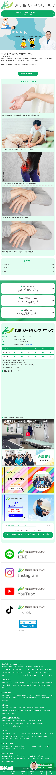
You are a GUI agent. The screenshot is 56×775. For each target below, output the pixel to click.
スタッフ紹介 (39, 669)
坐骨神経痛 (47, 710)
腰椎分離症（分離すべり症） (10, 710)
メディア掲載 (24, 675)
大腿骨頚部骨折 (20, 723)
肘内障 (51, 695)
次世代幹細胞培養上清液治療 (10, 672)
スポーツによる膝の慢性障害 (39, 736)
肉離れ (40, 746)
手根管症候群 (32, 756)
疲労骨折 (26, 739)
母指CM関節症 (21, 759)
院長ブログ (5, 675)
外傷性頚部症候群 (47, 682)
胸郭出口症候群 (6, 685)
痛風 (14, 749)
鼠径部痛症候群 (31, 723)
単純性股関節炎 (15, 726)
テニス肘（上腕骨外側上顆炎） (19, 695)
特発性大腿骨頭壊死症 (8, 723)
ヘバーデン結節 (31, 759)
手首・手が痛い (7, 753)
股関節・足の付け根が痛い (11, 718)
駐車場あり (29, 344)
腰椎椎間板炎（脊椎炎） (8, 713)
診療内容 (20, 667)
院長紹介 (4, 667)
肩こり (14, 685)
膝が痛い (5, 730)
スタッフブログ (14, 675)
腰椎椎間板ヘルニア (15, 708)
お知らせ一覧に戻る (27, 74)
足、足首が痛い (7, 743)
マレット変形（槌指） (43, 759)
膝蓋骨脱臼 (5, 739)
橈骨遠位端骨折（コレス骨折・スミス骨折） (14, 756)
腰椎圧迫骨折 (38, 710)
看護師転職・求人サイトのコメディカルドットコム (22, 526)
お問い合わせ (48, 675)
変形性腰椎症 (29, 710)
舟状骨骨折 (41, 756)
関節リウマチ (5, 726)
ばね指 (13, 759)
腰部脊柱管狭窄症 (28, 708)
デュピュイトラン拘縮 (8, 761)
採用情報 (38, 672)
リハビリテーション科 (8, 669)
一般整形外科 (28, 667)
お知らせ (45, 672)
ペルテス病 (25, 726)
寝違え (4, 688)
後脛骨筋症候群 (6, 749)
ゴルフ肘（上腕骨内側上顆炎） (38, 695)
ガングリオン (5, 759)
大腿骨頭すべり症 (42, 723)
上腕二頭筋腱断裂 (44, 698)
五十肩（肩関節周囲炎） (25, 685)
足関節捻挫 (5, 746)
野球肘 (14, 698)
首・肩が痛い (6, 679)
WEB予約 (40, 675)
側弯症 (21, 710)
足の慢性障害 (20, 749)
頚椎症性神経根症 (20, 682)
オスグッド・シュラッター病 (22, 736)
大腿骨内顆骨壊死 (7, 736)
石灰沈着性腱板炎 (46, 685)
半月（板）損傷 (26, 733)
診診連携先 (33, 675)
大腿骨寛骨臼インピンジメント (35, 720)
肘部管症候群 (5, 695)
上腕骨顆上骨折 (6, 698)
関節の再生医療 (38, 667)
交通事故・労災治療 (28, 669)
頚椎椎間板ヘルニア (7, 682)
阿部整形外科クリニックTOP (12, 664)
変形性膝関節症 (6, 733)
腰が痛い (5, 705)
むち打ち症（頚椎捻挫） (33, 682)
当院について (12, 667)
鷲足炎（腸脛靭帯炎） (16, 739)
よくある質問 (30, 672)
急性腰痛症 (5, 708)
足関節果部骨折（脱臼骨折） (18, 746)
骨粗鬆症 (18, 669)
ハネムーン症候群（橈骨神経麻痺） (27, 698)
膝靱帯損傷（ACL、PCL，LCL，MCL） (42, 733)
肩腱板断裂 (37, 685)
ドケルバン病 (49, 756)
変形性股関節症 (6, 720)
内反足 (46, 746)
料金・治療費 (49, 669)
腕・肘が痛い (6, 692)
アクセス (22, 672)
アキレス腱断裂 (32, 746)
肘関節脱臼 (5, 700)
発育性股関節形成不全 (19, 720)
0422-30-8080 (27, 14)
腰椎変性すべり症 (39, 708)
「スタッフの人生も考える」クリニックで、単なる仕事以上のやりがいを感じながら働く (28, 535)
